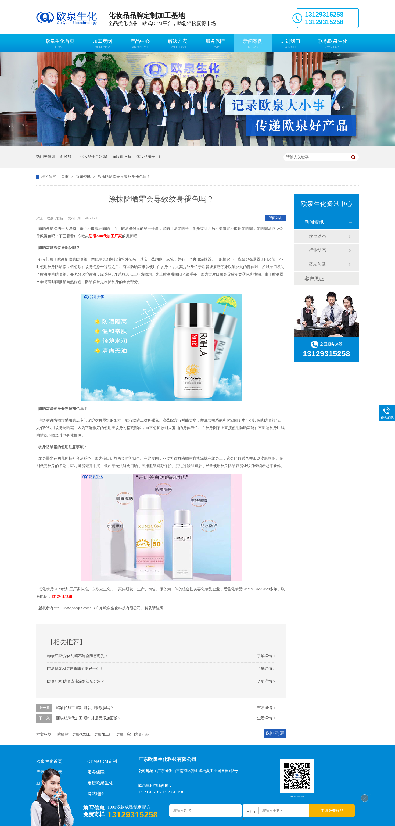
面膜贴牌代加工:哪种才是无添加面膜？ (88, 718)
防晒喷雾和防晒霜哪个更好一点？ (75, 669)
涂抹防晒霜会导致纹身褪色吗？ (124, 177)
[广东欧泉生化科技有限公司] (364, 801)
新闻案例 (253, 43)
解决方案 (177, 43)
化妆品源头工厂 (149, 157)
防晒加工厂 (103, 734)
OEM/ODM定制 (102, 761)
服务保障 (215, 43)
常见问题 (317, 264)
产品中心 (140, 43)
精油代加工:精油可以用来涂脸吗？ (85, 708)
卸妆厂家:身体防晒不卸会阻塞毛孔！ (77, 656)
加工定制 (102, 43)
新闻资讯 (84, 177)
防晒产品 (141, 734)
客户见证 (314, 278)
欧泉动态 (317, 236)
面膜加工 (67, 157)
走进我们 (290, 43)
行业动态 (317, 250)
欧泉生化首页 (59, 43)
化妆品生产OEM (93, 157)
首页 (65, 177)
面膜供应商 (121, 157)
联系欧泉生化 (332, 43)
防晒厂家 (123, 734)
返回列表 (275, 218)
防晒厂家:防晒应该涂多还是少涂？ (76, 681)
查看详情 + (266, 708)
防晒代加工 (81, 734)
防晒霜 (63, 734)
